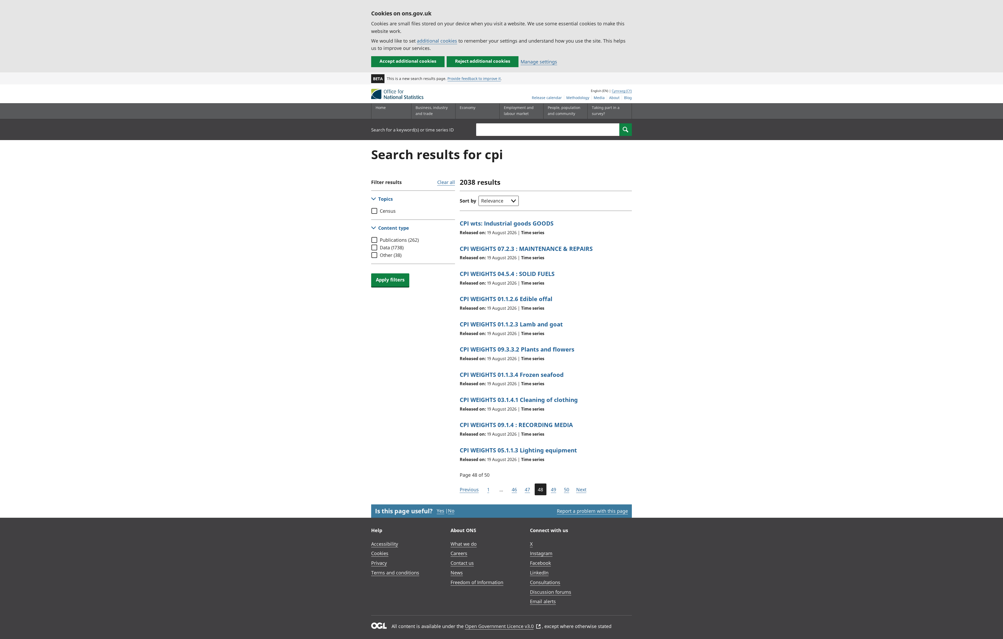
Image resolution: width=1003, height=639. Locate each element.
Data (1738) (392, 247)
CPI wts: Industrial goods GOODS (506, 223)
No (451, 511)
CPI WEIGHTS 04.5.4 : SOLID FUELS (507, 274)
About (614, 97)
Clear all (446, 182)
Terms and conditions (395, 572)
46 (514, 489)
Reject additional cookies (482, 61)
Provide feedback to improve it (474, 78)
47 (527, 489)
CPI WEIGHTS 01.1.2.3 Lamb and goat (511, 324)
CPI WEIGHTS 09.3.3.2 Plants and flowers (517, 349)
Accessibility (384, 544)
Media (599, 97)
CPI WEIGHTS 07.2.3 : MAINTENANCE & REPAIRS (526, 248)
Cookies (379, 553)
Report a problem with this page (592, 511)
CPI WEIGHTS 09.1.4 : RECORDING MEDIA (516, 425)
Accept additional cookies (408, 61)
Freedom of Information (477, 582)
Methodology (577, 97)
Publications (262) (399, 240)
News (457, 572)
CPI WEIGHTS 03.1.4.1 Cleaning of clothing (519, 400)
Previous (469, 489)
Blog (628, 97)
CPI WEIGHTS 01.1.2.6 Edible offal (506, 299)
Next (581, 489)
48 (540, 489)
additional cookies (437, 41)
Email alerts (543, 601)
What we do (464, 544)
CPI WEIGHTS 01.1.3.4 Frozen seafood (512, 374)
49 (553, 489)
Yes (440, 511)
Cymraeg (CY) (622, 91)
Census (388, 211)
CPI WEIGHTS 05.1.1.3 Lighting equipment (518, 450)
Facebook (540, 563)
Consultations (545, 582)
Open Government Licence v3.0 (499, 626)
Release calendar (547, 97)
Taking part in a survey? (606, 110)
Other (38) (390, 255)
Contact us (462, 563)
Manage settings (539, 62)
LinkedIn (539, 572)
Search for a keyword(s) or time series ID (412, 130)
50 (566, 489)
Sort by (468, 201)
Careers (459, 553)
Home (381, 107)
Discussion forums (550, 592)
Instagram (541, 553)
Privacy (379, 563)
